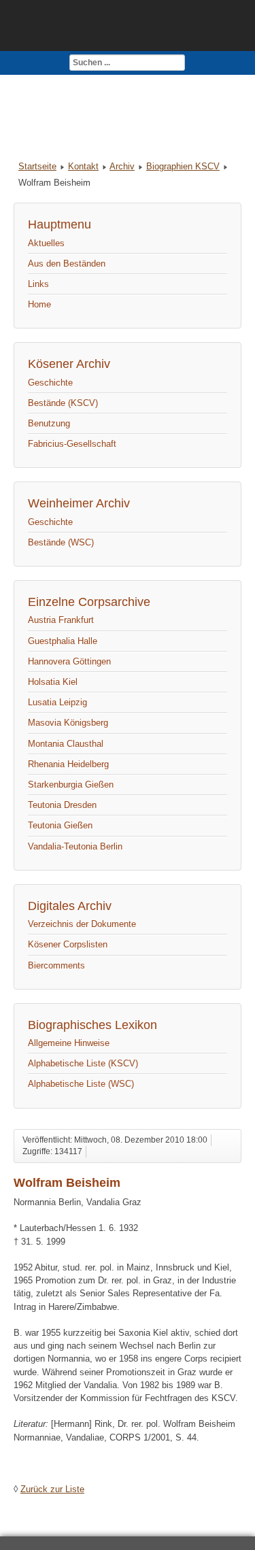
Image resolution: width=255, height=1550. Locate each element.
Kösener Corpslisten (67, 944)
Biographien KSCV (183, 166)
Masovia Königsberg (68, 723)
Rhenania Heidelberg (68, 764)
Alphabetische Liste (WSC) (81, 1084)
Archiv (122, 166)
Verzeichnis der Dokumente (82, 924)
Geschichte (50, 382)
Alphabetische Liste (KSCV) (83, 1063)
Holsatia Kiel (53, 682)
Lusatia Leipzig (57, 702)
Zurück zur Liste (52, 1489)
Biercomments (56, 965)
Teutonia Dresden (62, 805)
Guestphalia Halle (62, 641)
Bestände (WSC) (61, 542)
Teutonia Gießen (60, 825)
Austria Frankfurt (61, 620)
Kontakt (83, 166)
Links (38, 284)
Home (39, 304)
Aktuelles (46, 243)
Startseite (37, 166)
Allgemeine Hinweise (68, 1043)
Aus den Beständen (66, 263)
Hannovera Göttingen (69, 661)
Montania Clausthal (65, 744)
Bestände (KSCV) (63, 403)
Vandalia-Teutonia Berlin (75, 846)
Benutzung (49, 423)
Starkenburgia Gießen (71, 784)
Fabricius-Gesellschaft (72, 444)
